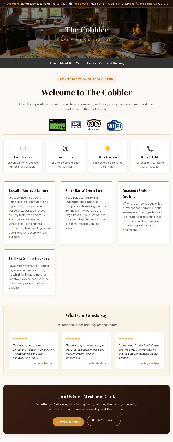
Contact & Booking (112, 63)
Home (53, 63)
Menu (79, 63)
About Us (66, 63)
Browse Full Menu (68, 421)
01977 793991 (161, 3)
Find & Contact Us (104, 420)
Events (91, 63)
